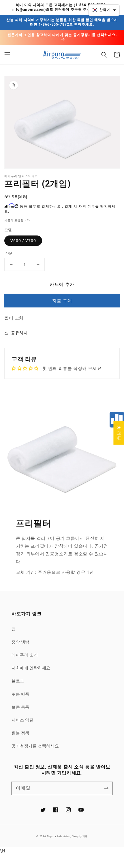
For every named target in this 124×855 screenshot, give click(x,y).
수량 (8, 253)
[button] (7, 54)
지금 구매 (62, 300)
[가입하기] (106, 788)
